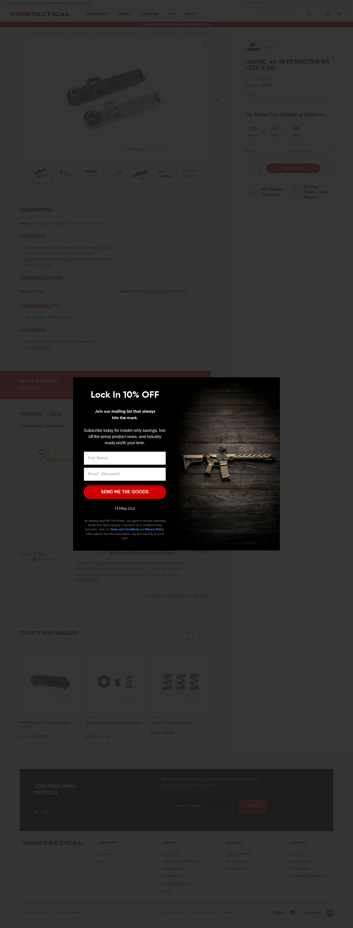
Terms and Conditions (124, 529)
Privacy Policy (154, 529)
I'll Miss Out (125, 509)
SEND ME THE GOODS (125, 492)
